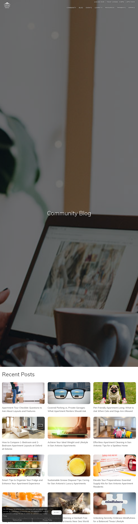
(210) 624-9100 (99, 2)
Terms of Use (17, 520)
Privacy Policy (47, 520)
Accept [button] (56, 512)
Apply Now (130, 2)
